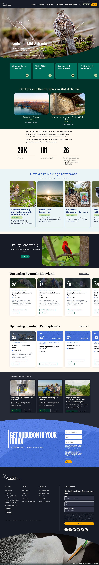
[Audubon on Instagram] (66, 529)
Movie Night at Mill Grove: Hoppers (50, 349)
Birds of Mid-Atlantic (40, 67)
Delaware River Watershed (28, 410)
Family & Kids (44, 364)
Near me (87, 4)
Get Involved (59, 4)
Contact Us (25, 498)
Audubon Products (44, 493)
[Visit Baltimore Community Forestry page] (77, 204)
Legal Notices (25, 520)
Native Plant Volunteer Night (23, 349)
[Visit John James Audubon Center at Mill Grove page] (67, 109)
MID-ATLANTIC (17, 217)
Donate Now (42, 496)
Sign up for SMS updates (29, 501)
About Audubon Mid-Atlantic (19, 67)
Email (67, 431)
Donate (94, 4)
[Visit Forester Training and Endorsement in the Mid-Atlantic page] (23, 204)
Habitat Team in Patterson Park (50, 297)
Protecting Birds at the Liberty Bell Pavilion (23, 396)
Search (80, 4)
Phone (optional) (69, 440)
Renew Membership (44, 501)
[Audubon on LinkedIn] (78, 529)
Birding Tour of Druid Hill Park (77, 297)
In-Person (15, 313)
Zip (66, 436)
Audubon (6, 4)
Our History (8, 493)
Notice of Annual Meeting (12, 500)
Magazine (89, 2)
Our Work (33, 4)
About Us (41, 4)
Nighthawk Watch (77, 349)
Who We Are (8, 490)
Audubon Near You (44, 490)
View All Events (83, 273)
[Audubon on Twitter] (74, 529)
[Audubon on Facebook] (70, 529)
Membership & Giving (71, 4)
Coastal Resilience (56, 410)
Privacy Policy (72, 457)
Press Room (25, 496)
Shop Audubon (82, 2)
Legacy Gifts (42, 498)
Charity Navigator (8, 511)
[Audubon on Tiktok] (82, 529)
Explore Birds (49, 4)
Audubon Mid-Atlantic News (64, 67)
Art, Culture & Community (20, 310)
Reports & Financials (10, 502)
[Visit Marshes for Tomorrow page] (50, 204)
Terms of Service (67, 515)
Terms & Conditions (80, 520)
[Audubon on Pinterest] (86, 529)
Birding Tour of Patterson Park (23, 297)
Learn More (25, 256)
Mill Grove (82, 411)
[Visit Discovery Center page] (31, 109)
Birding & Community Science (76, 361)
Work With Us (26, 490)
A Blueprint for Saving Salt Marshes (50, 396)
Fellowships (25, 493)
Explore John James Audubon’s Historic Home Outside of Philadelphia (77, 396)
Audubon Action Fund (11, 505)
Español (95, 2)
